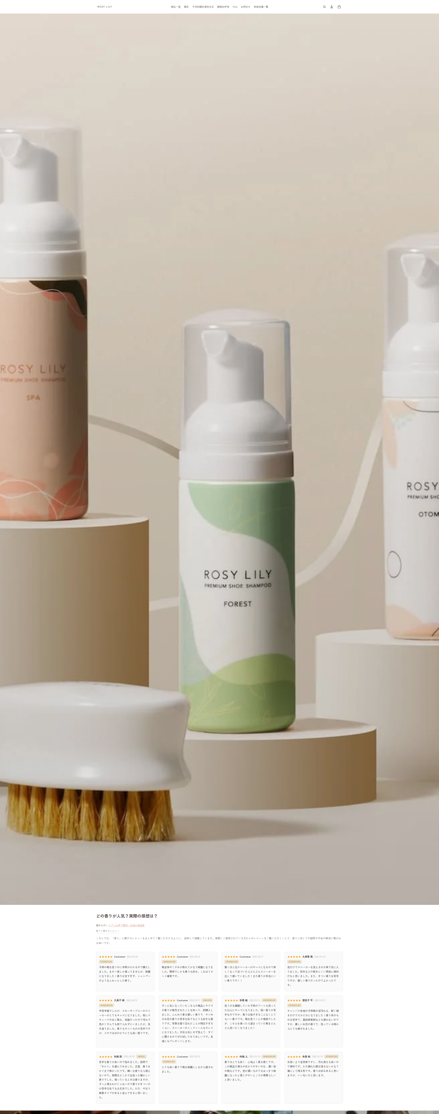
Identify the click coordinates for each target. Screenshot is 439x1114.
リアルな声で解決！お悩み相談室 (127, 925)
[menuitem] (176, 7)
